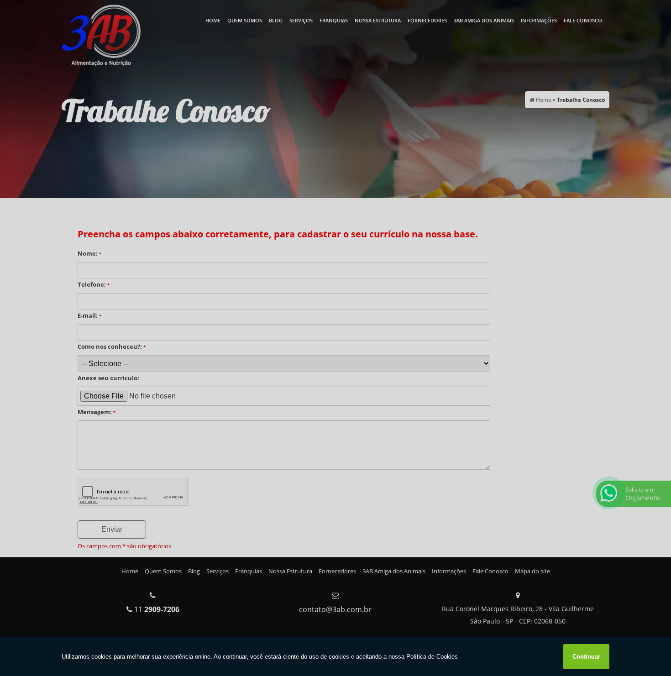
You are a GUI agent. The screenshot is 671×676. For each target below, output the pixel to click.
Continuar (586, 656)
